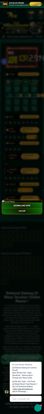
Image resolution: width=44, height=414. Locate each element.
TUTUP (22, 211)
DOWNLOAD (35, 4)
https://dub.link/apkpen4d (23, 389)
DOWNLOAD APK (22, 205)
